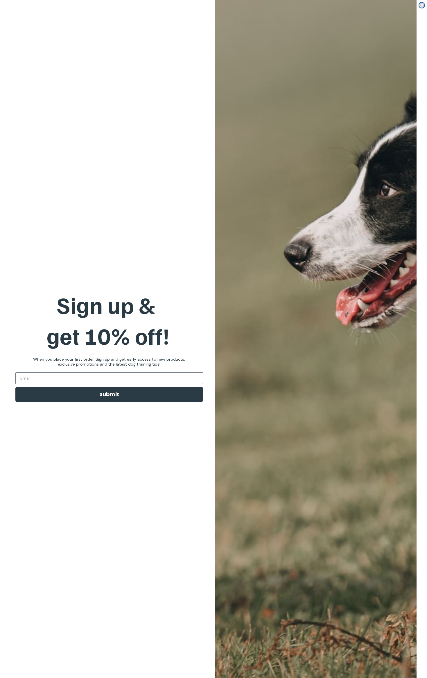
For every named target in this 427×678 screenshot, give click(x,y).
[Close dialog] (422, 5)
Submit (109, 394)
